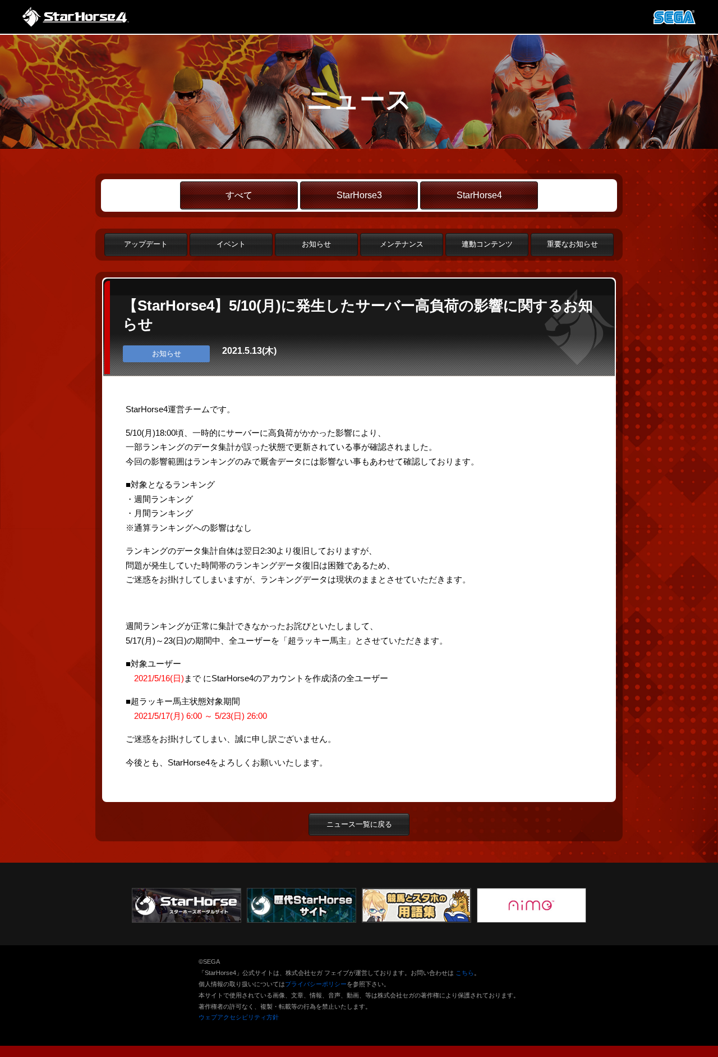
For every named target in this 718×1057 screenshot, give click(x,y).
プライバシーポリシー (316, 984)
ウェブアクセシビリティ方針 (239, 1017)
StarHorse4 (479, 195)
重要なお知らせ (572, 244)
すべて (238, 195)
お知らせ (316, 244)
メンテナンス (402, 244)
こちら (464, 972)
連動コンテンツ (487, 244)
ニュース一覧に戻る (359, 824)
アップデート (146, 244)
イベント (231, 244)
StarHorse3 (359, 195)
